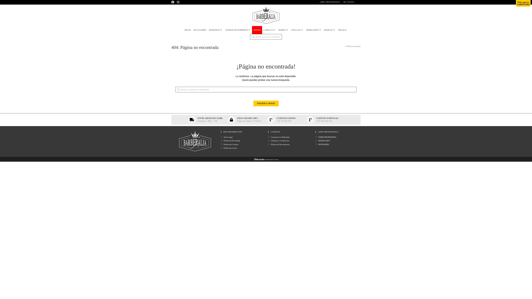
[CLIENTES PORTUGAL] (310, 119)
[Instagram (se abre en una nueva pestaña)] (178, 2)
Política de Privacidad (232, 141)
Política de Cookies (231, 144)
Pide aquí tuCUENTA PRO (523, 3)
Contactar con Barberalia (280, 137)
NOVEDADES (323, 144)
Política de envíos (230, 148)
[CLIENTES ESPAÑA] (271, 119)
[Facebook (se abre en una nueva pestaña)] (173, 2)
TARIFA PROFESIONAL (327, 137)
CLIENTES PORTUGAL (327, 118)
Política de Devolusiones (280, 144)
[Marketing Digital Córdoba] (266, 160)
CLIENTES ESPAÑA (286, 118)
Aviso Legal (228, 137)
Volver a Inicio (266, 103)
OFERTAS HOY (324, 141)
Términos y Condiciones (280, 141)
